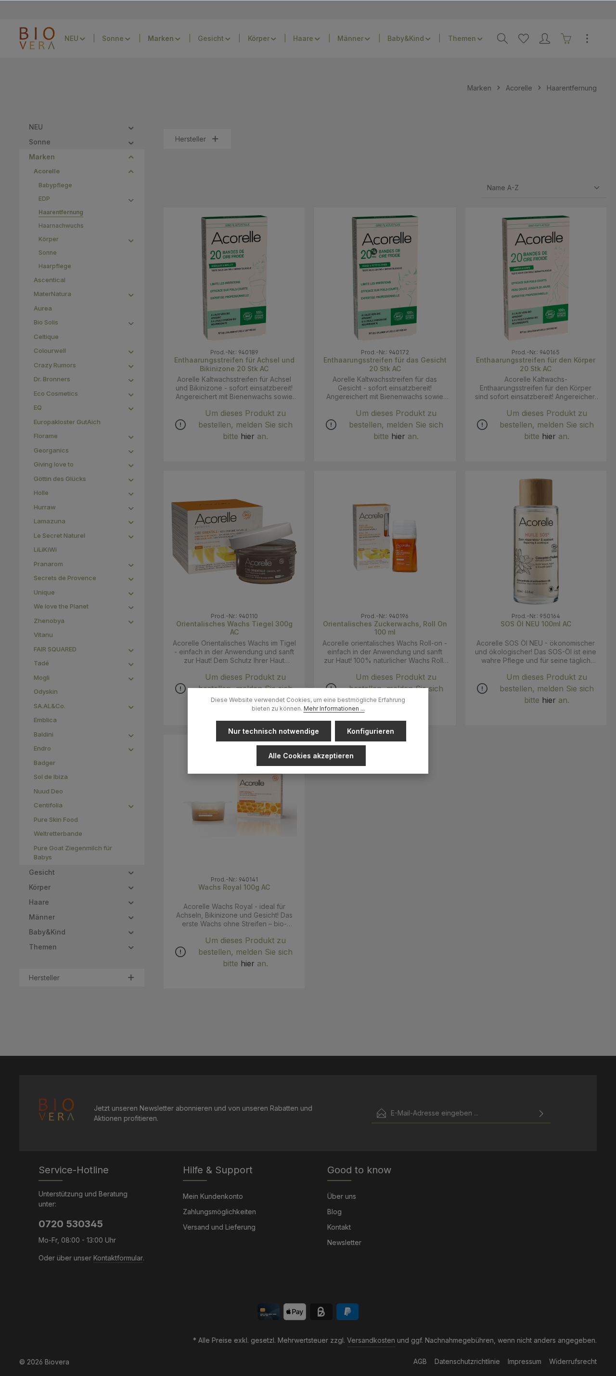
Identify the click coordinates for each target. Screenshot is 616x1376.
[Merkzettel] (523, 38)
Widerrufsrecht (573, 1361)
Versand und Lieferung (219, 1227)
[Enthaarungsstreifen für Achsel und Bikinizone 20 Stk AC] (234, 278)
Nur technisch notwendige (273, 731)
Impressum (524, 1361)
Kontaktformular (118, 1258)
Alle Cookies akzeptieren (311, 756)
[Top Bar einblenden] (587, 38)
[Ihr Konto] (544, 38)
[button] (131, 127)
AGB (420, 1361)
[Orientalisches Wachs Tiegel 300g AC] (234, 541)
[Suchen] (502, 38)
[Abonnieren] (541, 1113)
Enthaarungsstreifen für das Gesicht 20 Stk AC (385, 364)
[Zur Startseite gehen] (37, 38)
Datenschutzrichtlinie (467, 1361)
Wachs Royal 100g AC (234, 887)
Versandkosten (371, 1340)
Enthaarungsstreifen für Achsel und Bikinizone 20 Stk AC (234, 364)
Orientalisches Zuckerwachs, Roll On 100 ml (385, 628)
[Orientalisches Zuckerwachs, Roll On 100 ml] (385, 541)
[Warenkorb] (566, 38)
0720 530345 (70, 1224)
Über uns (341, 1196)
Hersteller (44, 978)
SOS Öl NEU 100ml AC (535, 624)
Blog (334, 1211)
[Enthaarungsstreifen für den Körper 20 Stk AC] (536, 278)
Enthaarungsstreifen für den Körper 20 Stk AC (535, 364)
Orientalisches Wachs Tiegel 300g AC (234, 628)
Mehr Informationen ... (334, 708)
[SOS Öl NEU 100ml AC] (536, 541)
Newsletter (344, 1242)
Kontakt (339, 1227)
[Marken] (165, 38)
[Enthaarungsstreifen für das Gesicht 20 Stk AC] (385, 278)
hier (248, 436)
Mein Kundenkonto (213, 1196)
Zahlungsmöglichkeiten (219, 1211)
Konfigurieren (370, 731)
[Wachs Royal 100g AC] (234, 805)
